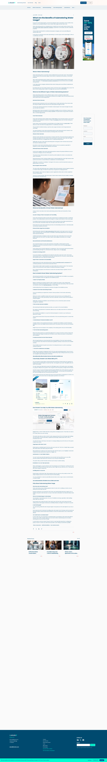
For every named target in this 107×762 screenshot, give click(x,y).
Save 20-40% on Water (47, 748)
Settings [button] (90, 760)
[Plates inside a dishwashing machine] (35, 545)
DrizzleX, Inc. (12, 737)
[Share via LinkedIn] (38, 528)
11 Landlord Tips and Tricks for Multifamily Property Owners (52, 552)
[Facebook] (83, 740)
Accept (101, 760)
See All (78, 538)
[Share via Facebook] (33, 528)
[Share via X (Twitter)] (36, 528)
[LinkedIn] (78, 740)
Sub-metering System (57, 7)
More (73, 7)
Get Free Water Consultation (49, 750)
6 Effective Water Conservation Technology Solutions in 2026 (35, 552)
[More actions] (73, 15)
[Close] (105, 760)
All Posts (28, 7)
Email (78, 742)
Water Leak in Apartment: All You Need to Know (71, 552)
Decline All (95, 760)
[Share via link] (41, 528)
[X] (80, 740)
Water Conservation (37, 7)
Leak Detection (67, 7)
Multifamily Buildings (47, 7)
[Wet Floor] (72, 545)
